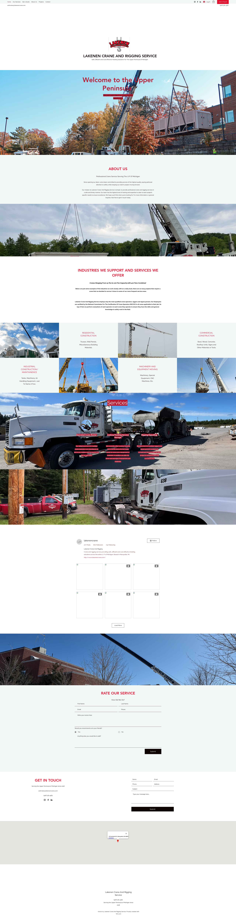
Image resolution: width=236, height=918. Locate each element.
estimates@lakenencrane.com (16, 5)
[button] (213, 1)
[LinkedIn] (200, 2)
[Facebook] (197, 2)
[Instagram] (195, 2)
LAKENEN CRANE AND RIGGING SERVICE (120, 56)
